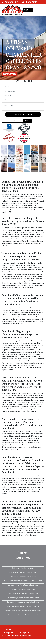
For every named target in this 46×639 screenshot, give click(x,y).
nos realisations (9, 74)
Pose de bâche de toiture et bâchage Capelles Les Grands (23, 581)
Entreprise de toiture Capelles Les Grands (23, 572)
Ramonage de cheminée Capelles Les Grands (23, 615)
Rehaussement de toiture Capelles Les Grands (23, 606)
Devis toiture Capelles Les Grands (23, 568)
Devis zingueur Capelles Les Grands (23, 589)
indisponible (10, 1)
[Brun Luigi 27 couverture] (12, 10)
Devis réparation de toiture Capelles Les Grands (23, 593)
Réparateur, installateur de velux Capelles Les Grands (23, 610)
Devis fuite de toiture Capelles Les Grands (23, 576)
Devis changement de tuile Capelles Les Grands (23, 602)
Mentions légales (25, 635)
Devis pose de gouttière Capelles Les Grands (23, 585)
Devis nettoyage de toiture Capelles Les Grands (23, 598)
